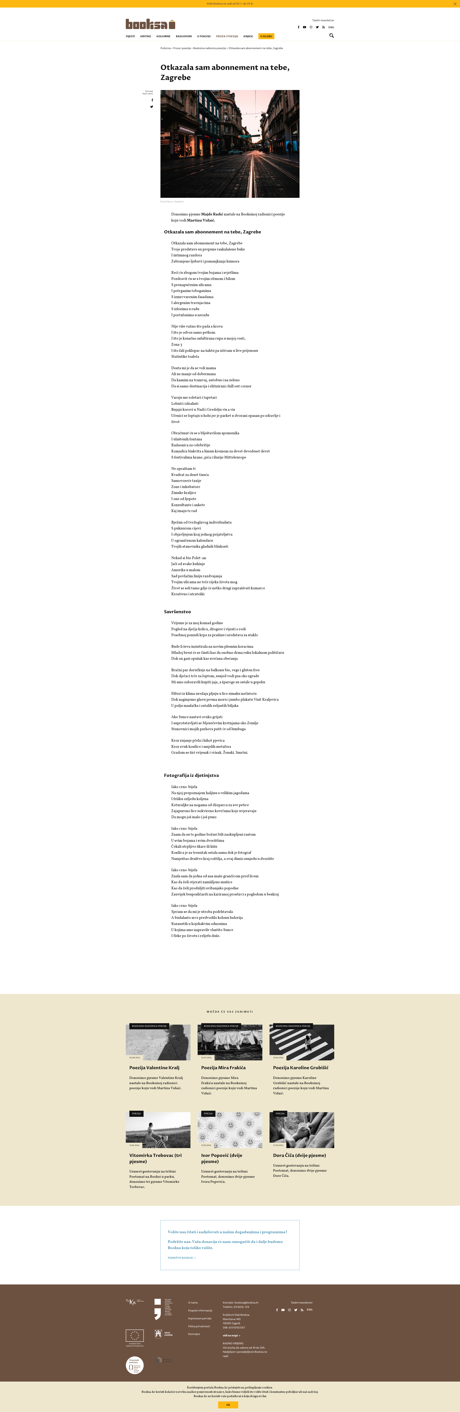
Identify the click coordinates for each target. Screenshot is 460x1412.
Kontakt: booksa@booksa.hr (241, 1302)
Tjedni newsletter (323, 20)
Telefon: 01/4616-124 (236, 1307)
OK (228, 1405)
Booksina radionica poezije (209, 48)
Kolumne (164, 36)
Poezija (136, 1113)
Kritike (145, 36)
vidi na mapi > (231, 1335)
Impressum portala (199, 1318)
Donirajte (194, 1334)
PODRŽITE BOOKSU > (182, 1258)
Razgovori (184, 36)
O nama (193, 1302)
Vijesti (130, 36)
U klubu (266, 36)
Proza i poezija (227, 36)
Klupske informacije (200, 1310)
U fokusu (204, 36)
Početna (165, 48)
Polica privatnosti (199, 1326)
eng (331, 27)
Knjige (248, 36)
